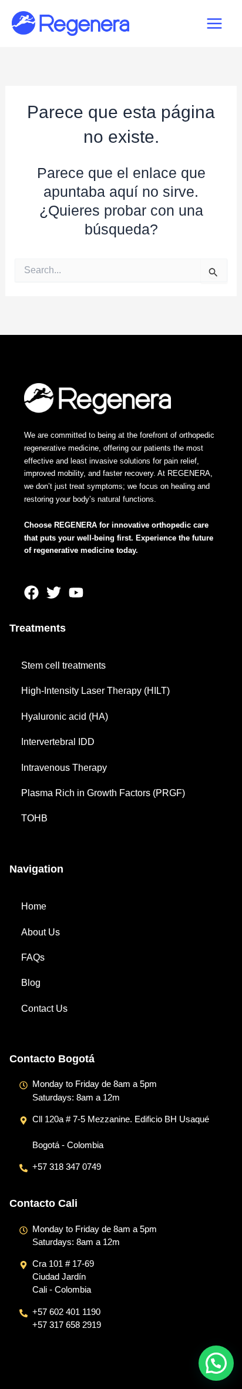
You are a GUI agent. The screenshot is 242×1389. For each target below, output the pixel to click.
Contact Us (44, 1009)
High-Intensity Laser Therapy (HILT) (95, 691)
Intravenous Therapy (64, 768)
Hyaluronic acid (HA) (64, 717)
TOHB (34, 818)
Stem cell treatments (63, 665)
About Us (40, 932)
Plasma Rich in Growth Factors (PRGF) (103, 793)
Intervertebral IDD (58, 742)
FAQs (33, 957)
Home (33, 906)
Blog (31, 983)
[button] (216, 1363)
